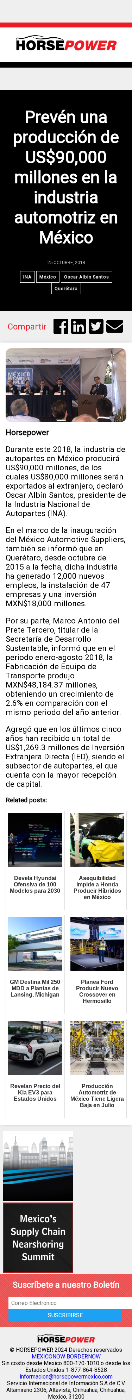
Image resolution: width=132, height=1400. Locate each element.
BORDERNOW (84, 1356)
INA (27, 277)
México (47, 277)
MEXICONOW (48, 1356)
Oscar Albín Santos (86, 277)
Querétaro (66, 288)
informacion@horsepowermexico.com (66, 1376)
